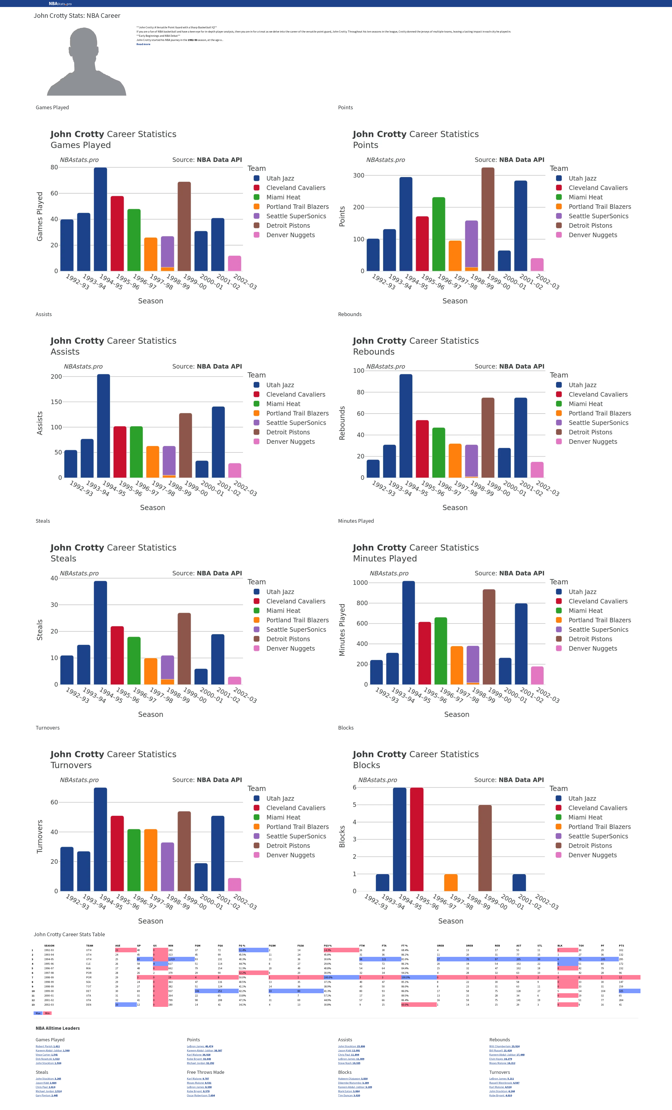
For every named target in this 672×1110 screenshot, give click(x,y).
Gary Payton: (47, 1095)
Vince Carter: (47, 1054)
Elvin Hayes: (500, 1059)
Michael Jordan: (200, 1063)
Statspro (60, 3)
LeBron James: (200, 1046)
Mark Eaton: (348, 1091)
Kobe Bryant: (199, 1059)
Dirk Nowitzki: (47, 1059)
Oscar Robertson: (201, 1095)
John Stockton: (48, 1063)
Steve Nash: (349, 1063)
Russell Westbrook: (504, 1082)
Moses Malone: (502, 1063)
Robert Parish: (48, 1046)
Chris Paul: (348, 1054)
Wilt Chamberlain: (504, 1046)
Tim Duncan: (349, 1095)
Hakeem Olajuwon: (353, 1078)
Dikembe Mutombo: (353, 1082)
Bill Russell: (500, 1050)
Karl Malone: (198, 1054)
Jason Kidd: (349, 1050)
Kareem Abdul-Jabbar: (52, 1050)
